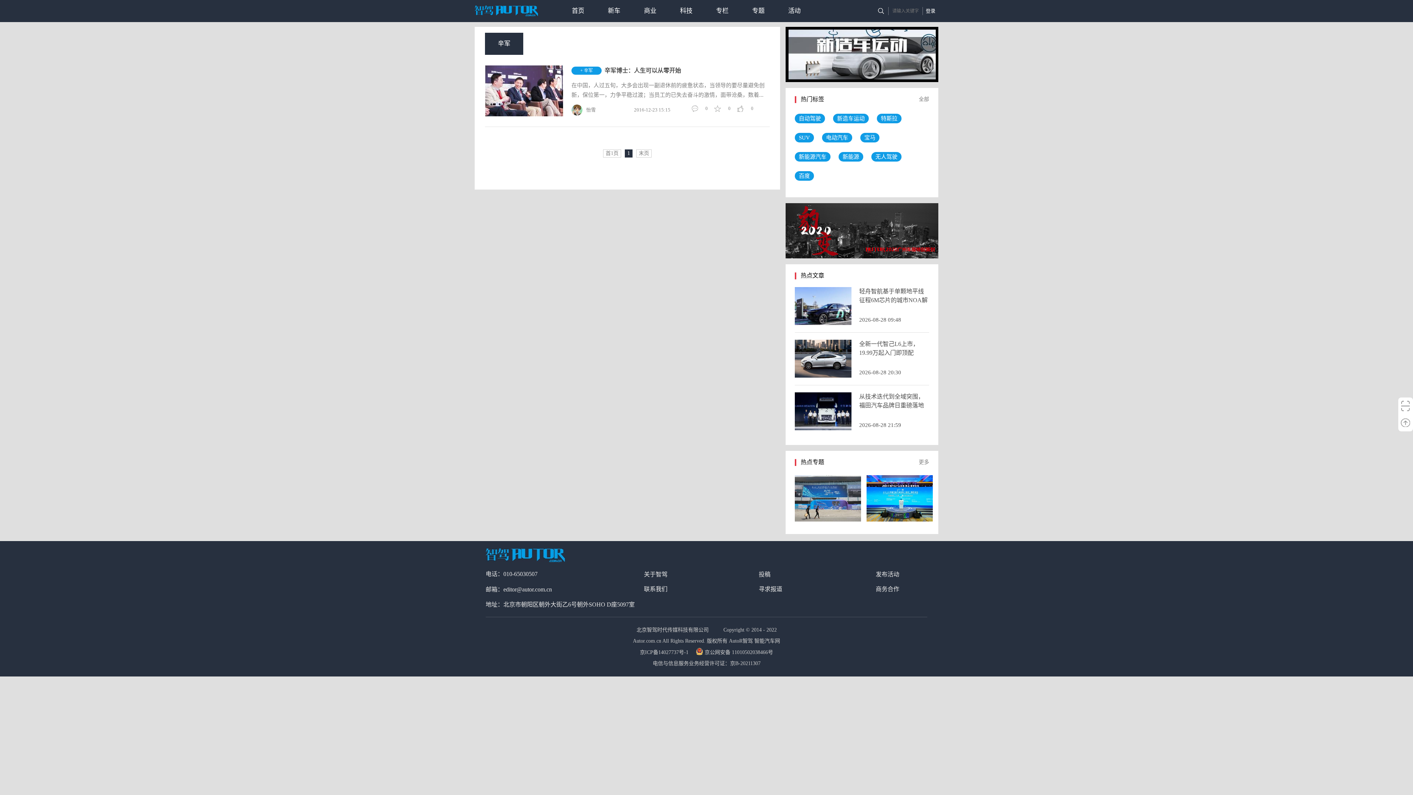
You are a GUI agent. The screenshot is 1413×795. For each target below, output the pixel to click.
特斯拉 (889, 118)
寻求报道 (770, 589)
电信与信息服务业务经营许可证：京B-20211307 (707, 663)
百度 (804, 176)
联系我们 (655, 589)
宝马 (869, 138)
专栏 (722, 10)
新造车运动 (851, 118)
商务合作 (887, 589)
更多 (924, 462)
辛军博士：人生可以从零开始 (643, 70)
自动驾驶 (810, 118)
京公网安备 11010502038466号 (739, 652)
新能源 (851, 157)
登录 (930, 11)
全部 (924, 99)
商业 (650, 10)
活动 (794, 10)
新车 (614, 10)
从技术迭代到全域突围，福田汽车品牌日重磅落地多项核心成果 (891, 405)
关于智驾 (655, 574)
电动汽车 (837, 138)
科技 (686, 10)
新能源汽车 (812, 157)
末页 (644, 153)
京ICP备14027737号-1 (665, 652)
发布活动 (887, 574)
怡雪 (591, 110)
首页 (578, 10)
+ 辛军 (586, 70)
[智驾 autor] (506, 11)
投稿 (765, 574)
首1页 (612, 153)
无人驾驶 (886, 157)
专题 (758, 10)
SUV (804, 138)
